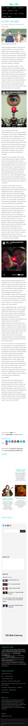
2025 (9, 653)
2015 (19, 650)
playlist (8, 662)
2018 (7, 652)
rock (8, 664)
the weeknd (17, 664)
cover (16, 655)
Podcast (8, 8)
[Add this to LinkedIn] (12, 441)
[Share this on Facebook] (6, 441)
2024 (6, 653)
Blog (11, 13)
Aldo (11, 432)
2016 (23, 650)
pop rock (17, 662)
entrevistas (9, 434)
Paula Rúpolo (10, 723)
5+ (2, 650)
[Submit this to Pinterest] (15, 441)
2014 (15, 650)
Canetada (14, 8)
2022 (24, 652)
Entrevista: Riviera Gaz (6, 673)
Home (3, 8)
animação (16, 653)
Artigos (4, 10)
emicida (3, 657)
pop (13, 662)
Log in (2, 724)
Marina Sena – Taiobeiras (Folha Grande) (10, 681)
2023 (3, 653)
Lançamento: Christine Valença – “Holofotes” (11, 687)
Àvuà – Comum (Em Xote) (7, 676)
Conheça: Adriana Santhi (7, 678)
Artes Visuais (5, 13)
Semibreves (10, 10)
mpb (14, 661)
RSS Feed (23, 723)
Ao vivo (16, 10)
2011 (4, 650)
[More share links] (6, 444)
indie (3, 659)
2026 (12, 653)
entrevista (18, 450)
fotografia (19, 657)
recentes (5, 577)
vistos (10, 577)
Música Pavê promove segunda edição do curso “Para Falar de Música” (13, 684)
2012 (8, 650)
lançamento (7, 660)
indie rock (14, 659)
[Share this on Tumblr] (18, 441)
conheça (5, 655)
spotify (13, 664)
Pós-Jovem (21, 13)
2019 (11, 651)
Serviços (4, 16)
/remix (15, 13)
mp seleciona (18, 660)
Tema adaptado (4, 723)
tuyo (8, 666)
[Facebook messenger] (24, 441)
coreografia (12, 655)
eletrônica (21, 655)
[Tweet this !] (9, 441)
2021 (20, 651)
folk (16, 657)
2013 (11, 650)
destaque (20, 448)
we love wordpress (17, 723)
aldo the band (9, 450)
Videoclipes (21, 8)
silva (11, 664)
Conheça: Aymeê (5, 692)
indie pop (8, 659)
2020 (15, 651)
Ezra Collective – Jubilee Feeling (8, 689)
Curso (9, 16)
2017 (3, 651)
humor (23, 657)
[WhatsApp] (21, 441)
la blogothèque (21, 659)
